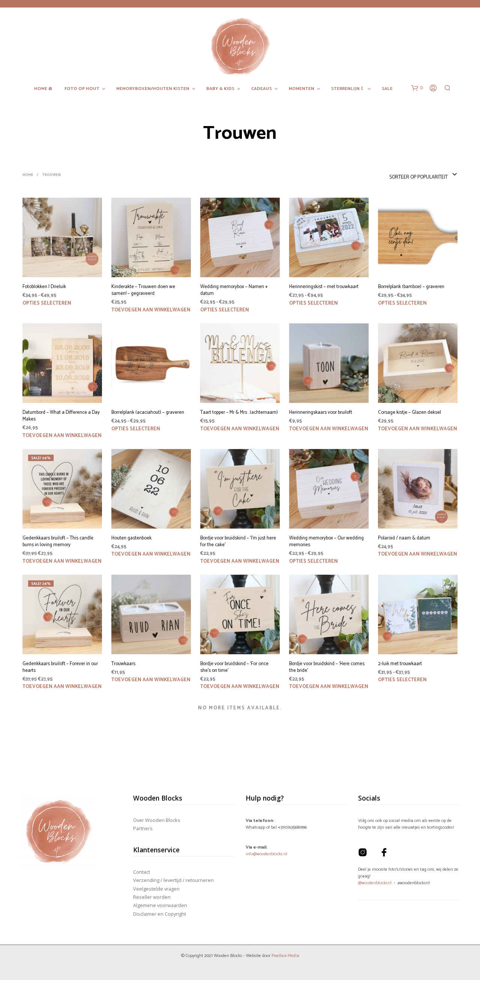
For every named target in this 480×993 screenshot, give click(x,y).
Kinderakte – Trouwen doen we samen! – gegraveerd (143, 290)
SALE (387, 89)
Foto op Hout (81, 89)
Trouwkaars (123, 664)
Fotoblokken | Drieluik (44, 287)
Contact (141, 871)
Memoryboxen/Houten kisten (152, 89)
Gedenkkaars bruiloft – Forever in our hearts (60, 667)
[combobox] (423, 175)
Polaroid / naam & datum (404, 538)
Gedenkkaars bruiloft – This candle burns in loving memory (57, 541)
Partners (143, 828)
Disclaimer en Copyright (159, 913)
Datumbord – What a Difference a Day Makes (61, 416)
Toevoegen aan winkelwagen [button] (150, 310)
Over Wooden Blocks (156, 820)
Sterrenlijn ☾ (348, 89)
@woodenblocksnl (375, 882)
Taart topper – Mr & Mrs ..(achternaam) (239, 412)
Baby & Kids (220, 89)
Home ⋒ (43, 89)
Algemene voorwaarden (160, 905)
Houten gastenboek (131, 538)
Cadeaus (261, 89)
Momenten (301, 89)
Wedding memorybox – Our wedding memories (326, 541)
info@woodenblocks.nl (266, 854)
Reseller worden (152, 897)
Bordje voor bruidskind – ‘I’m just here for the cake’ (238, 541)
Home (27, 175)
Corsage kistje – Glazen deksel (409, 412)
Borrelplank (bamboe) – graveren (411, 287)
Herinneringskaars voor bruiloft (320, 412)
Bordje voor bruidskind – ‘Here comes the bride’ (326, 667)
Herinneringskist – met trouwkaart (323, 287)
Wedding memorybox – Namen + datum (234, 290)
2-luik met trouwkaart (400, 664)
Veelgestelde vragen (156, 888)
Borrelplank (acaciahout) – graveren (147, 412)
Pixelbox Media (285, 955)
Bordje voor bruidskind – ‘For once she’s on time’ (234, 667)
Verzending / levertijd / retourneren (173, 880)
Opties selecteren (46, 303)
